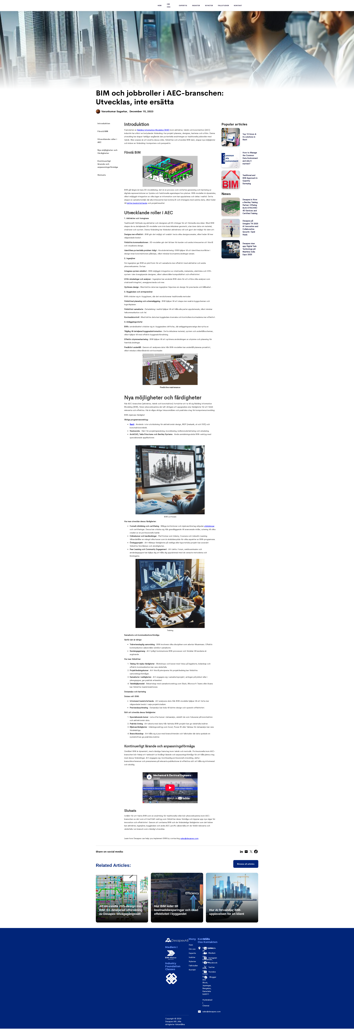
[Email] (246, 851)
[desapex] (177, 941)
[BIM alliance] (170, 955)
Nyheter (209, 5)
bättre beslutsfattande (137, 203)
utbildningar (209, 526)
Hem (160, 5)
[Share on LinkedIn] (241, 851)
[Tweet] (251, 851)
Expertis (192, 953)
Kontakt (238, 5)
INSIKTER (196, 5)
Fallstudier (223, 5)
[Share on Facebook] (255, 851)
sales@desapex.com (189, 838)
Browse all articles (245, 864)
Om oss (168, 5)
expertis (183, 5)
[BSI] (171, 978)
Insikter (192, 957)
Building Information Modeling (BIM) (153, 130)
